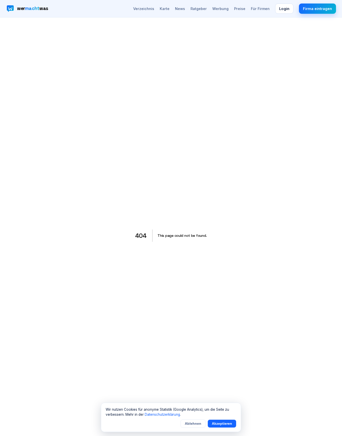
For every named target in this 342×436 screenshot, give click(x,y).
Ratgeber (199, 9)
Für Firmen (260, 9)
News (180, 9)
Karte (164, 9)
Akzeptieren (222, 423)
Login (284, 9)
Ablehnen (193, 423)
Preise (239, 9)
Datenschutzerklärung (162, 414)
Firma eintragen (317, 9)
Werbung (220, 9)
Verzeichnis (143, 9)
